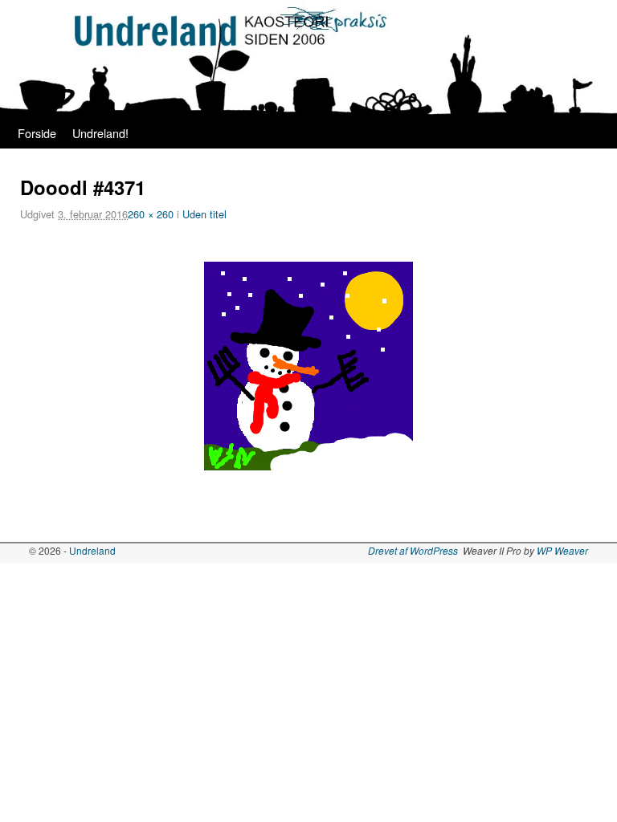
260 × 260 (151, 214)
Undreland (92, 550)
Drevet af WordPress (413, 550)
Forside (37, 132)
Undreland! (100, 132)
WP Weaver (562, 550)
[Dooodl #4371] (308, 366)
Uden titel (204, 214)
